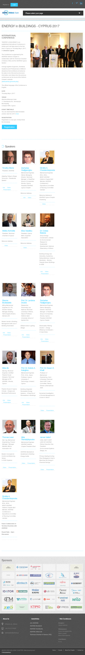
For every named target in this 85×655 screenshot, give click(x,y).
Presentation (7, 189)
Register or (6, 4)
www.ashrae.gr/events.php (10, 81)
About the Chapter (70, 650)
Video (9, 187)
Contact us (80, 650)
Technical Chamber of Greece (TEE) (41, 634)
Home (54, 650)
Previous (33, 47)
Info (4, 187)
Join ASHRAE (34, 623)
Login (14, 5)
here (17, 114)
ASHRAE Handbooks (36, 629)
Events (60, 650)
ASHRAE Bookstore (36, 626)
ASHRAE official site (36, 632)
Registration (9, 126)
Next (80, 47)
